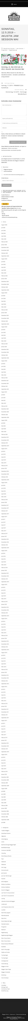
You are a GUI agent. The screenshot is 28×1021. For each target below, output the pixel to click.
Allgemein (3, 836)
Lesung (3, 898)
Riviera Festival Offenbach (7, 943)
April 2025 (3, 270)
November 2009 (5, 780)
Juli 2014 (3, 621)
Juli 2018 (3, 485)
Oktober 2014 (4, 613)
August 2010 (4, 754)
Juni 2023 (3, 332)
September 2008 (5, 819)
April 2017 (3, 528)
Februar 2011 (4, 737)
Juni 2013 (3, 658)
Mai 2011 (3, 729)
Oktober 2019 (4, 443)
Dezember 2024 (5, 281)
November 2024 (5, 284)
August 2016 (4, 550)
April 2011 (3, 732)
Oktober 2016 (4, 545)
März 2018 (3, 496)
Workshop (3, 975)
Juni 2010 (3, 760)
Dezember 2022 (5, 349)
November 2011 (5, 712)
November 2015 (5, 576)
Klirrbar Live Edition (5, 884)
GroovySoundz (4, 870)
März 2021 (3, 403)
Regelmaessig (13, 50)
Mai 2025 (3, 267)
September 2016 (5, 547)
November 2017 (5, 508)
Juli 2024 (3, 295)
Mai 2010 (3, 763)
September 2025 (5, 256)
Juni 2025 (3, 264)
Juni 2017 (3, 522)
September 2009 (5, 785)
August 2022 (4, 360)
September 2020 (5, 417)
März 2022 (3, 375)
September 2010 (5, 751)
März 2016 (3, 564)
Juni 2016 (3, 556)
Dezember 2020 (5, 409)
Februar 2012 (4, 703)
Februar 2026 (4, 241)
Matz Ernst (3, 918)
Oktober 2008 (4, 816)
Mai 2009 (3, 797)
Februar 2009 (4, 805)
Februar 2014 (4, 635)
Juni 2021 (3, 397)
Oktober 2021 (4, 386)
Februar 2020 (4, 434)
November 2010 (5, 746)
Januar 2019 (4, 468)
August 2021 (4, 392)
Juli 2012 (3, 689)
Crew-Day (3, 853)
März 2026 (3, 239)
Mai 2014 (3, 627)
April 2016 (3, 562)
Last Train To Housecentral (7, 895)
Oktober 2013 (4, 647)
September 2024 (5, 290)
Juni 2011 (3, 726)
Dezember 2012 (5, 675)
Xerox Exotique (4, 978)
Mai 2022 (3, 369)
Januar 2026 (4, 244)
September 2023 (5, 324)
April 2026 (3, 236)
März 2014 (3, 632)
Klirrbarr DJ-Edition (5, 887)
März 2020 (3, 431)
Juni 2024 (3, 298)
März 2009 (3, 802)
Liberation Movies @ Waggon (8, 901)
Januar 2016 (4, 570)
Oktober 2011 (4, 714)
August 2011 (4, 720)
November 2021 (5, 383)
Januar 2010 (4, 774)
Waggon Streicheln (5, 972)
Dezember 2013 (5, 641)
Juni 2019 (3, 454)
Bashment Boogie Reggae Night (8, 844)
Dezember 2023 (5, 315)
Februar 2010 (4, 771)
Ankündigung (4, 839)
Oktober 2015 (4, 579)
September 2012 (5, 683)
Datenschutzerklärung (21, 1014)
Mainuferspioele (5, 915)
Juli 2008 (3, 822)
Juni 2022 (3, 366)
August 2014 (4, 618)
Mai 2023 (3, 335)
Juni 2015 (3, 590)
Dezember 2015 (5, 573)
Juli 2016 (3, 553)
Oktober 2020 (4, 414)
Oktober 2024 (4, 287)
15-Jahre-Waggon (5, 830)
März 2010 (3, 768)
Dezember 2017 (5, 505)
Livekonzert (4, 904)
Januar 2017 (4, 536)
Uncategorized (4, 961)
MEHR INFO (4, 162)
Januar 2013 (4, 672)
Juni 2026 (3, 230)
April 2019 (3, 460)
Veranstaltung (4, 963)
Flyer (2, 859)
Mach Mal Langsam (5, 912)
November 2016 (5, 542)
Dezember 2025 (5, 247)
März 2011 (3, 734)
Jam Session (20, 48)
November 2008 (5, 814)
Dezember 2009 (5, 777)
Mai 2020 (3, 426)
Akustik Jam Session (9, 48)
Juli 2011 (3, 723)
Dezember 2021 (5, 380)
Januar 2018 (4, 502)
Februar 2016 (4, 567)
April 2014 (3, 630)
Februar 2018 (4, 499)
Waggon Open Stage (6, 969)
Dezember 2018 (5, 471)
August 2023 (4, 326)
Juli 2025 (3, 261)
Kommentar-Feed (5, 989)
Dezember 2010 (5, 743)
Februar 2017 (4, 533)
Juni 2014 (3, 624)
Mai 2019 (3, 457)
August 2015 (4, 584)
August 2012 (4, 686)
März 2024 (3, 307)
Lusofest (3, 910)
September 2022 (5, 358)
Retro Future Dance (5, 938)
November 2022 (5, 352)
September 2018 (5, 479)
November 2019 (5, 440)
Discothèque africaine (6, 856)
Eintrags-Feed (4, 987)
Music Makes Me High (6, 921)
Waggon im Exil (4, 966)
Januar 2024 (4, 312)
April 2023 (3, 338)
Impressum (12, 1014)
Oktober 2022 (4, 355)
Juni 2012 (3, 692)
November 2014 (5, 610)
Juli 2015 (3, 587)
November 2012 (5, 678)
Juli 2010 (3, 757)
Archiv (2, 842)
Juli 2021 (3, 394)
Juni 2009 (3, 794)
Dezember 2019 (5, 437)
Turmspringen (4, 955)
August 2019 (4, 448)
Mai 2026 (3, 233)
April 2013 (3, 664)
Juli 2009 (3, 791)
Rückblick (3, 946)
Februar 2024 (4, 309)
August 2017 (4, 516)
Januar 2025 (4, 278)
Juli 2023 (3, 329)
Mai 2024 (3, 301)
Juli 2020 (3, 423)
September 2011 (5, 717)
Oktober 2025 (4, 253)
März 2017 (3, 530)
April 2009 (3, 799)
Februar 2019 (4, 465)
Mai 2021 (3, 400)
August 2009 (4, 788)
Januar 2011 (4, 740)
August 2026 (4, 224)
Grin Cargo (3, 867)
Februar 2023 (4, 343)
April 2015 (3, 596)
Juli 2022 (3, 363)
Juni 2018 (3, 488)
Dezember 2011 (5, 709)
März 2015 (3, 598)
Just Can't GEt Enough (6, 876)
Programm (4, 50)
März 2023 (3, 341)
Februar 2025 (4, 275)
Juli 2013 (3, 655)
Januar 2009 (4, 808)
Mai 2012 (3, 695)
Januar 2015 (4, 604)
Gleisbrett (3, 861)
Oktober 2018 (4, 477)
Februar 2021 (4, 406)
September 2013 (5, 649)
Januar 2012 (4, 706)
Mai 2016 (3, 559)
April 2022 (3, 372)
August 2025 (4, 259)
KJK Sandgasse (4, 881)
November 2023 (5, 318)
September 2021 (5, 389)
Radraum (3, 929)
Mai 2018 (3, 491)
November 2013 (5, 644)
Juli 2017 (3, 519)
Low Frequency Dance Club (7, 907)
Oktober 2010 (4, 749)
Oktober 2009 (4, 783)
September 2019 (5, 445)
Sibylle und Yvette (5, 952)
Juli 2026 (3, 227)
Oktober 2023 (4, 321)
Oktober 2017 (4, 511)
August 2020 (4, 420)
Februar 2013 (4, 669)
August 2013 (4, 652)
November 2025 (5, 250)
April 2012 (3, 698)
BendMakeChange (5, 847)
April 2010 (3, 765)
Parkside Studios (5, 924)
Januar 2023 (4, 346)
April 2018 (3, 494)
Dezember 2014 (5, 607)
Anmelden (3, 985)
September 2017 (5, 513)
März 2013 (3, 666)
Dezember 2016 (5, 539)
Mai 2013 (3, 661)
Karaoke (3, 878)
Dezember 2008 (5, 811)
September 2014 (5, 615)
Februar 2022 (4, 377)
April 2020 (3, 428)
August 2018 (4, 482)
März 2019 (3, 462)
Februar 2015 (4, 601)
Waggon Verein (5, 1014)
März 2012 (3, 700)
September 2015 (5, 581)
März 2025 (3, 273)
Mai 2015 (3, 593)
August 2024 (4, 292)
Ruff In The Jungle (5, 949)
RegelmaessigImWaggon (7, 935)
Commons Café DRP (6, 850)
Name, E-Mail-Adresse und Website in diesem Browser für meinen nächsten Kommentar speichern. (13, 135)
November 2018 (5, 474)
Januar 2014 (4, 638)
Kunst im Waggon (5, 890)
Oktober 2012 (4, 681)
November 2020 (5, 411)
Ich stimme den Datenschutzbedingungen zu (14, 174)
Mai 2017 (3, 525)
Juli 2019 (3, 451)
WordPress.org (4, 990)
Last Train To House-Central (7, 893)
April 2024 (3, 304)
